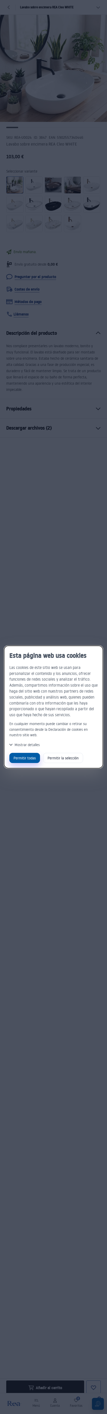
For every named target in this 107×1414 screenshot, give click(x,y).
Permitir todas (25, 757)
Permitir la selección (63, 757)
